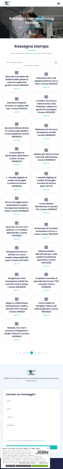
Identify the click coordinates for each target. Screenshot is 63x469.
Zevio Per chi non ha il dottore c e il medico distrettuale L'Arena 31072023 (17, 231)
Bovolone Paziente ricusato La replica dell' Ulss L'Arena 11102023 (17, 105)
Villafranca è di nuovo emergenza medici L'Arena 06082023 (46, 132)
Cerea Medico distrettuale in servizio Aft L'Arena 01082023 (46, 206)
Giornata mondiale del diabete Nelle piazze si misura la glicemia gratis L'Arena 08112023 (17, 81)
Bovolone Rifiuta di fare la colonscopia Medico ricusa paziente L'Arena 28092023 (17, 132)
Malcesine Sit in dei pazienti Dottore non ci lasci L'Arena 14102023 (46, 81)
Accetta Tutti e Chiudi (40, 466)
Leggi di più (16, 88)
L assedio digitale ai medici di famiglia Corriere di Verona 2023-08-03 (46, 182)
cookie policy (43, 462)
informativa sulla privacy (38, 440)
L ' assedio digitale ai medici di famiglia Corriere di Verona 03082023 (16, 182)
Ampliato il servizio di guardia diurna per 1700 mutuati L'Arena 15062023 (46, 282)
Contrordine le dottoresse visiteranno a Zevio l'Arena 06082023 (16, 157)
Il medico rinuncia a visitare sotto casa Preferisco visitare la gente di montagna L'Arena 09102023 (46, 106)
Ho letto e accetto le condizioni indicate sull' (26, 440)
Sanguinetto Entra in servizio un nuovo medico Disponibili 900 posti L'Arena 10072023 (16, 256)
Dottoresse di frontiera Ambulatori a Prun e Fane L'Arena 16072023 (46, 231)
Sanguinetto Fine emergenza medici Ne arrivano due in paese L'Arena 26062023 (16, 282)
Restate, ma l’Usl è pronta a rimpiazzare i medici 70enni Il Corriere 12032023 (16, 332)
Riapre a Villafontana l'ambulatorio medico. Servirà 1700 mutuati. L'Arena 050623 (16, 307)
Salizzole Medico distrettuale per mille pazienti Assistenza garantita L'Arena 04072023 (46, 257)
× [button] (48, 448)
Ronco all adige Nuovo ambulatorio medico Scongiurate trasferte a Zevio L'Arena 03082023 (17, 206)
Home (21, 27)
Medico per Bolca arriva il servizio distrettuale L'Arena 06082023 (46, 157)
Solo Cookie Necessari (23, 466)
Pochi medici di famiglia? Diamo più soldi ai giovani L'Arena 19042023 (46, 307)
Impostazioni (10, 466)
